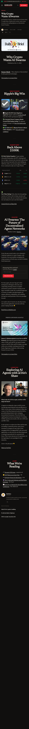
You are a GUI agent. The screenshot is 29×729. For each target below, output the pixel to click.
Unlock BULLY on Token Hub (9, 204)
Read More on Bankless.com (8, 309)
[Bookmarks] (2, 32)
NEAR (5, 1)
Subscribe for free (8, 275)
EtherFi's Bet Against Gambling (8, 509)
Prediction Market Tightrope (8, 513)
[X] (7, 502)
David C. (19, 231)
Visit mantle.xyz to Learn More (9, 78)
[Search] (18, 5)
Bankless (6, 29)
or (15, 269)
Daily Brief (3, 10)
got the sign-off (22, 115)
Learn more (24, 1)
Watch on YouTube (6, 447)
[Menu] (2, 5)
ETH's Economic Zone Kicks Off (8, 516)
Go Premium (23, 5)
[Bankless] (8, 5)
